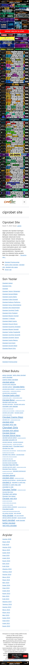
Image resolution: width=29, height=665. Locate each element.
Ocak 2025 (5, 555)
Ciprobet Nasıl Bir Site (10, 465)
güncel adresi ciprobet (9, 518)
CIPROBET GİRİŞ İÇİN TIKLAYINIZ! (14, 31)
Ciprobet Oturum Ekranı (10, 324)
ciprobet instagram (18, 442)
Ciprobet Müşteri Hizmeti (10, 316)
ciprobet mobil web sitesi (7, 458)
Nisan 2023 (6, 612)
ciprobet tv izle (7, 487)
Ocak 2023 (6, 621)
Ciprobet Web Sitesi (7, 492)
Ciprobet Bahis (18, 387)
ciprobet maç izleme (8, 454)
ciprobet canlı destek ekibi (7, 408)
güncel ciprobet (21, 517)
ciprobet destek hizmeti (15, 419)
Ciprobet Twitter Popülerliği (11, 332)
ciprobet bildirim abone (17, 397)
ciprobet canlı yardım (8, 412)
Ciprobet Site (11, 222)
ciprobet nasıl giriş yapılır (9, 467)
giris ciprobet (17, 513)
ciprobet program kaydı (7, 471)
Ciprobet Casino (19, 412)
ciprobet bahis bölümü (8, 389)
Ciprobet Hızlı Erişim (8, 343)
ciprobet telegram (21, 480)
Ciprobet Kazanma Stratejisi (11, 327)
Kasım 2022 (6, 626)
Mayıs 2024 (6, 577)
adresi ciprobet (7, 375)
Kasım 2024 (6, 561)
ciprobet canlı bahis (7, 404)
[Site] (14, 52)
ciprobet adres (8, 382)
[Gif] (14, 84)
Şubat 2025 (6, 553)
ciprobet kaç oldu (7, 448)
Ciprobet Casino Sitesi (12, 417)
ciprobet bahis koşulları (20, 389)
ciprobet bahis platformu (15, 391)
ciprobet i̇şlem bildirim (17, 444)
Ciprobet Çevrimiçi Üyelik (10, 310)
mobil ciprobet (20, 520)
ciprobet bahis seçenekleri (9, 393)
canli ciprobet (7, 377)
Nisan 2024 (6, 580)
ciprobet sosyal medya (19, 478)
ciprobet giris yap (9, 425)
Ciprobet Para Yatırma (9, 469)
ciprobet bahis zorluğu (7, 397)
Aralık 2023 (6, 591)
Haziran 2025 (6, 547)
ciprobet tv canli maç (18, 482)
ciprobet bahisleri (6, 391)
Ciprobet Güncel (8, 433)
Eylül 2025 (5, 544)
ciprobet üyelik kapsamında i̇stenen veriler (11, 511)
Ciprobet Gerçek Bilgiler (10, 294)
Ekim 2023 (5, 596)
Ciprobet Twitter (9, 489)
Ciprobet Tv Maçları (8, 318)
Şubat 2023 (6, 618)
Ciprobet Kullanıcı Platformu (11, 302)
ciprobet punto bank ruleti (7, 473)
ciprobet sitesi (8, 478)
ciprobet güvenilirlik (21, 437)
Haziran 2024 (6, 574)
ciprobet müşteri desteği (9, 460)
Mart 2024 (5, 582)
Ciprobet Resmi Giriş (9, 348)
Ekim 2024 (5, 563)
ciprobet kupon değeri (21, 450)
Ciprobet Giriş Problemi (9, 313)
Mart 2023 (5, 615)
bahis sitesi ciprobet (19, 375)
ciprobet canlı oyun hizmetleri (8, 410)
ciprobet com (6, 419)
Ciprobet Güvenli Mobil (9, 346)
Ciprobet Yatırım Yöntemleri (11, 291)
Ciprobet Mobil (20, 454)
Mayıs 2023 (6, 610)
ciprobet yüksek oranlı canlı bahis (9, 502)
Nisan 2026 (6, 542)
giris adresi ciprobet (7, 513)
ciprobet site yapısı (12, 267)
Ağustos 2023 (7, 601)
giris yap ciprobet (19, 515)
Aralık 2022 (6, 623)
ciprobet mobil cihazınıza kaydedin (9, 456)
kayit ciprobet (8, 520)
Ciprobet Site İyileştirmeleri (11, 307)
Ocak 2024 (6, 588)
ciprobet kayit (7, 446)
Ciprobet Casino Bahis (9, 297)
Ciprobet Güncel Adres (11, 435)
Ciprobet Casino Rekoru (10, 340)
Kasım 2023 (6, 593)
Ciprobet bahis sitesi (11, 395)
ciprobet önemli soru (22, 507)
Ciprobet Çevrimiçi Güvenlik (11, 335)
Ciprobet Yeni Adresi (8, 496)
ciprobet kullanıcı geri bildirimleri (9, 450)
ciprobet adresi (7, 387)
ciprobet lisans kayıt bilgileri (8, 452)
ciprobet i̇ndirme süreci (7, 444)
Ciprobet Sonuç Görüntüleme (11, 305)
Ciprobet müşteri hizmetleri (9, 462)
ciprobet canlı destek (10, 406)
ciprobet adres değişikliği (9, 384)
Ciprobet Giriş (6, 286)
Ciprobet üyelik (7, 509)
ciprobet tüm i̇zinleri (21, 489)
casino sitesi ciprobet (11, 265)
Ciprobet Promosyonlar (12, 262)
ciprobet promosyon (19, 471)
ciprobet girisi (8, 422)
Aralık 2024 (6, 558)
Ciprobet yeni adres (9, 494)
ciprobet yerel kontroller (7, 500)
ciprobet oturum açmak (21, 467)
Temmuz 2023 (7, 604)
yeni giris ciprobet (9, 526)
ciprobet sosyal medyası (9, 480)
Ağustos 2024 (7, 569)
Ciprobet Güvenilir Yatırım (10, 337)
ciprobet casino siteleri (7, 414)
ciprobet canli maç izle (9, 402)
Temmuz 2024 (7, 572)
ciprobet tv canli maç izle (11, 485)
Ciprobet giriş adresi (10, 431)
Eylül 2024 (5, 566)
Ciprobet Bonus (8, 400)
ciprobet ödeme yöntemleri (9, 507)
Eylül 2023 (5, 599)
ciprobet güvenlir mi (9, 440)
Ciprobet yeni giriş (9, 498)
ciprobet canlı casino (19, 404)
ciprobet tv (6, 482)
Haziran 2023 (6, 607)
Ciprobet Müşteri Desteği (10, 329)
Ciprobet (5, 288)
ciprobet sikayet (8, 475)
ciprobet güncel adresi (9, 438)
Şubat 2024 (6, 585)
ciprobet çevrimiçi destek (7, 505)
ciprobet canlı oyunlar (19, 410)
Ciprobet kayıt (18, 446)
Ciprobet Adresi (7, 283)
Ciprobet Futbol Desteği (10, 299)
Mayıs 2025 (6, 550)
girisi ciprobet (7, 515)
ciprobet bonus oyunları (20, 400)
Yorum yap (8, 269)
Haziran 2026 (6, 539)
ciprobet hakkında (7, 442)
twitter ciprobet (8, 523)
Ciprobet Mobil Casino (9, 321)
